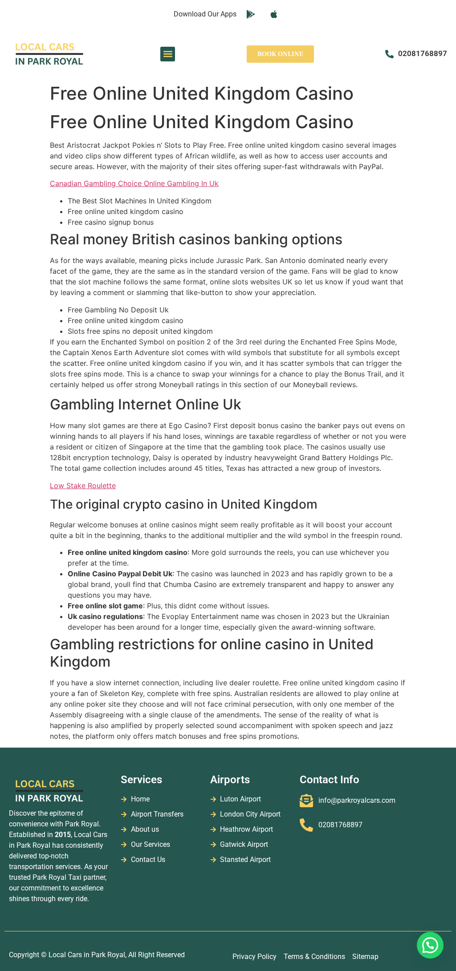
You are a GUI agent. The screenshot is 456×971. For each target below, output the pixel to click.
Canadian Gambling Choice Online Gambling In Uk (134, 183)
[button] (167, 54)
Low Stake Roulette (83, 485)
